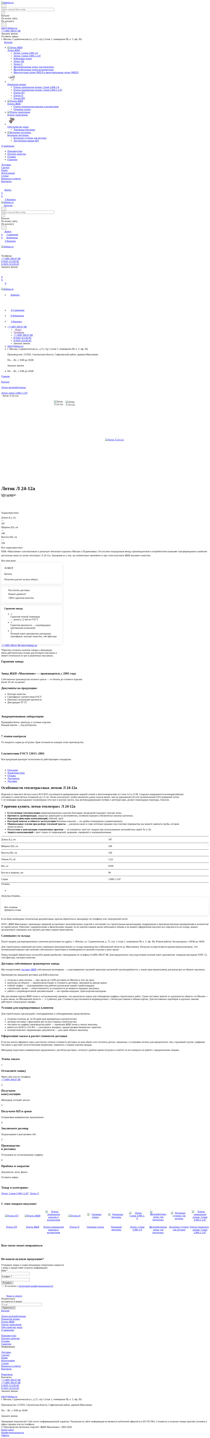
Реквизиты (7, 1374)
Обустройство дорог (12, 1327)
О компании (7, 1330)
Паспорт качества (16, 154)
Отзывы (11, 156)
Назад (18, 329)
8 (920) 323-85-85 (10, 1388)
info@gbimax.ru (9, 28)
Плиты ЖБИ (7, 1321)
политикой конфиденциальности (36, 1286)
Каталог (5, 1310)
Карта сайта (7, 1429)
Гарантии (12, 159)
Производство (14, 151)
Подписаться (8, 1308)
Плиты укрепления (11, 1324)
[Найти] (3, 25)
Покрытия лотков (10, 1319)
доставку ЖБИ (28, 969)
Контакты (6, 1369)
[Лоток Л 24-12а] (114, 439)
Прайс (4, 1357)
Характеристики (16, 773)
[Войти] (2, 273)
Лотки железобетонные (13, 1316)
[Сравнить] (2, 502)
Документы (13, 778)
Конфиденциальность (12, 1432)
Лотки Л (34, 1193)
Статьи (5, 1363)
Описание (12, 770)
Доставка (12, 781)
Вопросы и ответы (11, 1366)
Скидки (5, 1355)
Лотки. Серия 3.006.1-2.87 (15, 1193)
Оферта (5, 1435)
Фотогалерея (8, 1360)
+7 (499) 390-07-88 (10, 31)
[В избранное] (2, 499)
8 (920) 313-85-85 (10, 1385)
